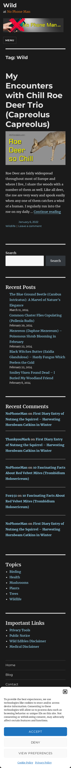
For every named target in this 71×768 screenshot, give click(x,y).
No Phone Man (18, 12)
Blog (9, 675)
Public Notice (19, 636)
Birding (15, 572)
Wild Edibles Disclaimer (27, 641)
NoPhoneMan (16, 413)
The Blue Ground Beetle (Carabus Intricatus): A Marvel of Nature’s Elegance (35, 299)
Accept (35, 731)
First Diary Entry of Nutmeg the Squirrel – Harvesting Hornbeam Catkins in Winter (35, 419)
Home (10, 665)
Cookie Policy (25, 762)
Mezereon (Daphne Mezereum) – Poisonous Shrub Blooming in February (35, 336)
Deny (35, 742)
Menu (9, 40)
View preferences (35, 753)
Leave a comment (30, 226)
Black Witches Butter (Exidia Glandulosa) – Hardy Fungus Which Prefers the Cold (37, 357)
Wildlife (11, 226)
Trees (13, 594)
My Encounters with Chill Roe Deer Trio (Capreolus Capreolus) (34, 100)
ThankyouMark (18, 439)
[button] (65, 692)
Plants (14, 588)
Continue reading (47, 212)
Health (14, 577)
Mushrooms (18, 583)
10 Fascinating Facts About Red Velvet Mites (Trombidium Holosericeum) (35, 473)
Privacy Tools (19, 630)
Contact (12, 684)
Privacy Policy (43, 762)
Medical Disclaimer (24, 647)
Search (11, 253)
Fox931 (11, 495)
